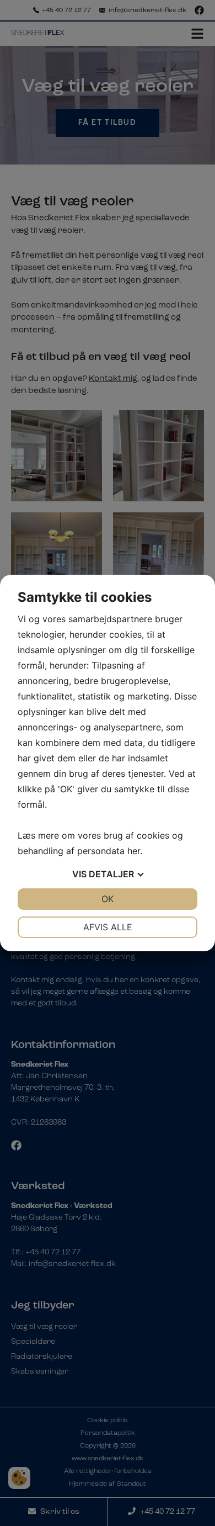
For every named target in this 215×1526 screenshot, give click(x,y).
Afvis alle (107, 926)
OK (107, 898)
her (133, 850)
